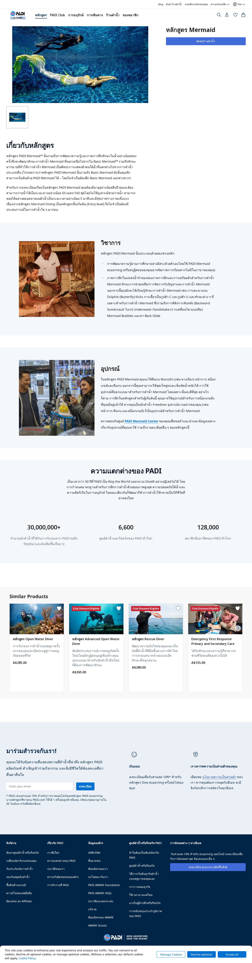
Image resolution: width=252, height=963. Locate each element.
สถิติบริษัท (94, 852)
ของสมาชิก (130, 15)
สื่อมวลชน (94, 861)
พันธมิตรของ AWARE (101, 917)
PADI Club (57, 15)
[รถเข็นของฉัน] (243, 15)
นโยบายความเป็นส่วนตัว (219, 777)
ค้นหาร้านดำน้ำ (174, 4)
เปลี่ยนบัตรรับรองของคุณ (21, 861)
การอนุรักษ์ (76, 15)
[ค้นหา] (219, 15)
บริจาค (92, 909)
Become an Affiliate (19, 901)
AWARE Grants (97, 925)
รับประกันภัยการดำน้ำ (19, 869)
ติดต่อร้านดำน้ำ (205, 41)
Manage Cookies (171, 954)
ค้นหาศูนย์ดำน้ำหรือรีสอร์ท (22, 852)
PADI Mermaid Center (141, 421)
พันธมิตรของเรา (98, 869)
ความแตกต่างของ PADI (61, 861)
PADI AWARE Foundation (104, 885)
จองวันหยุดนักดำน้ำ (18, 877)
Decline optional (201, 954)
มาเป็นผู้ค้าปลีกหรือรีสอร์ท (144, 903)
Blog (160, 4)
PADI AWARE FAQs (100, 893)
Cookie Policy (27, 958)
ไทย (237, 4)
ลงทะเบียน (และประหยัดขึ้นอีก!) (208, 867)
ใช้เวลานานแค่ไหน (141, 895)
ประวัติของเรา (56, 869)
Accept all (232, 954)
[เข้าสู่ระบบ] (227, 15)
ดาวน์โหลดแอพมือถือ (19, 893)
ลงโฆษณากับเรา (98, 877)
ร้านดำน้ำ (113, 15)
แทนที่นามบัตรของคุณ (196, 4)
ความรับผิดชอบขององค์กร (63, 877)
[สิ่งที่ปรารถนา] (235, 15)
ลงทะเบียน (85, 786)
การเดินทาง (95, 15)
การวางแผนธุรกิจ (139, 887)
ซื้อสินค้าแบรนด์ (16, 885)
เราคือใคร (53, 852)
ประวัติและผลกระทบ (100, 901)
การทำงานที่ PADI (58, 885)
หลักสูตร (41, 15)
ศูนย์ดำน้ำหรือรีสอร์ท (142, 865)
